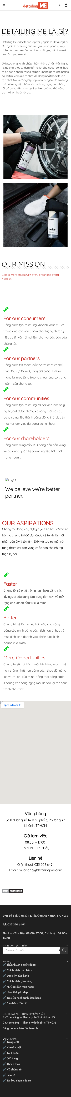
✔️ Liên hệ (9, 1075)
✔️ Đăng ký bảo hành (16, 976)
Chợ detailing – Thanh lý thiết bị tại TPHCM (29, 1023)
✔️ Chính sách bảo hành (17, 970)
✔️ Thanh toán (11, 1064)
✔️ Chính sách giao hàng (18, 981)
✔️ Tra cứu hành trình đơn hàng (22, 998)
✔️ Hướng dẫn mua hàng (18, 987)
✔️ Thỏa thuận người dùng (19, 965)
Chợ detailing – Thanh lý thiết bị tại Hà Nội (29, 1017)
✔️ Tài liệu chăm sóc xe (17, 1081)
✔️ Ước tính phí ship (15, 992)
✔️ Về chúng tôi (12, 1069)
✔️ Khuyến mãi (12, 1047)
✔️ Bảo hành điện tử (15, 1003)
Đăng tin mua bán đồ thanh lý (20, 1028)
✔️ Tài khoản (10, 1053)
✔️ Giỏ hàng (10, 1058)
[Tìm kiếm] (64, 950)
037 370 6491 (16, 924)
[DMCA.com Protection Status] (12, 890)
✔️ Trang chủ (11, 1042)
